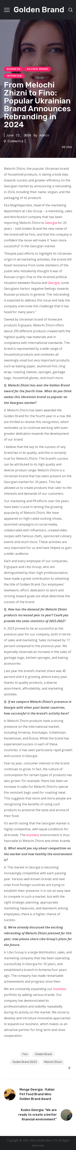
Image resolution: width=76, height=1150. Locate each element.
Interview (14, 75)
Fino (25, 1054)
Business (14, 69)
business (32, 835)
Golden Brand (37, 69)
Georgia (51, 223)
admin (44, 135)
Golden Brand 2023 (24, 1062)
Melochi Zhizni (53, 1062)
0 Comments (13, 141)
